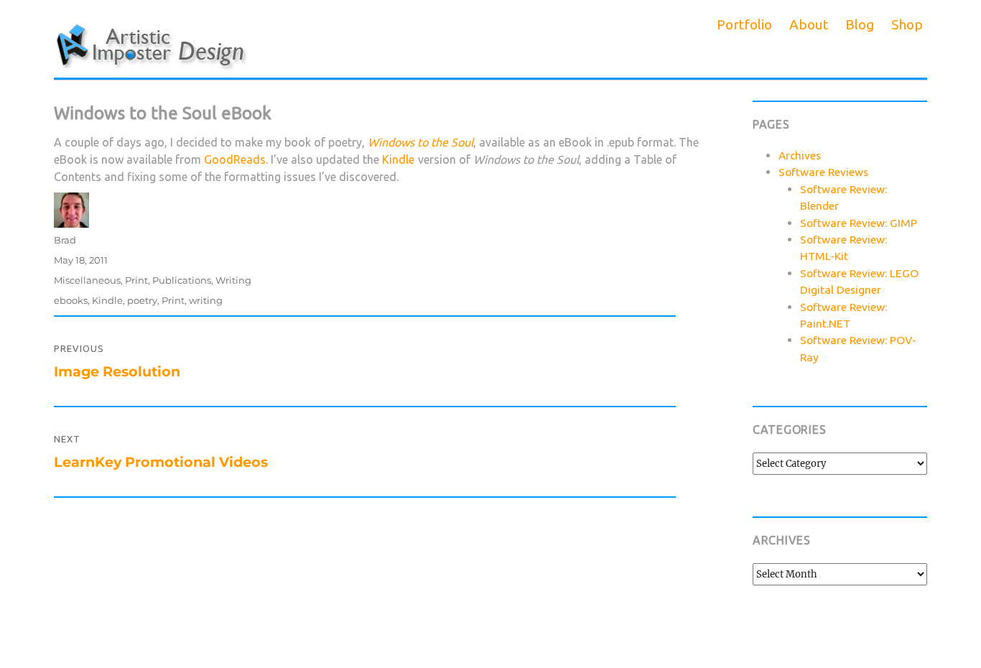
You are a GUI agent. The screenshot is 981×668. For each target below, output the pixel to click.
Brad (65, 240)
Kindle (398, 159)
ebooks (71, 300)
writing (206, 300)
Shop (907, 24)
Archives (799, 155)
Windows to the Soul (420, 142)
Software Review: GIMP (858, 222)
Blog (859, 24)
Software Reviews (823, 171)
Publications (181, 280)
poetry (142, 300)
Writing (233, 280)
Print (136, 280)
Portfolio (744, 24)
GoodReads (235, 159)
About (808, 24)
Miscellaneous (87, 280)
